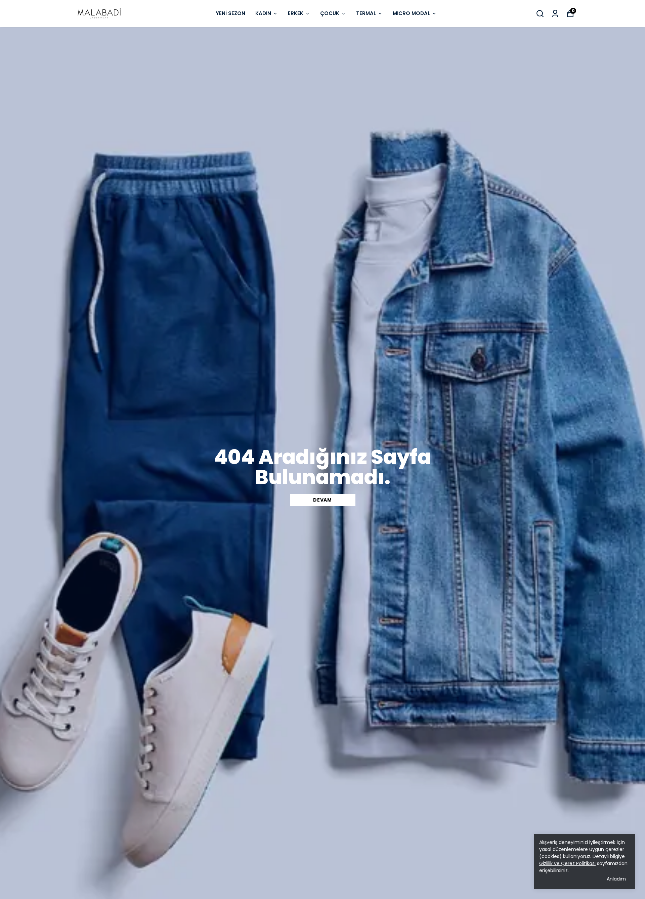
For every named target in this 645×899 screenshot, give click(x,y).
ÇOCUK (329, 13)
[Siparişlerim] (555, 13)
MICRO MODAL (411, 13)
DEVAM (322, 500)
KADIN (263, 13)
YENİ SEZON (230, 13)
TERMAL (366, 13)
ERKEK (295, 13)
